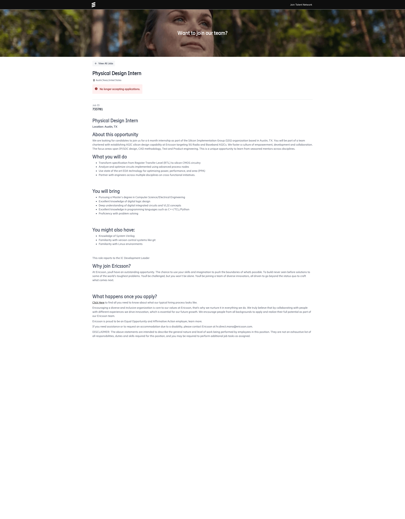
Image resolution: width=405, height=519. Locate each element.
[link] (93, 5)
